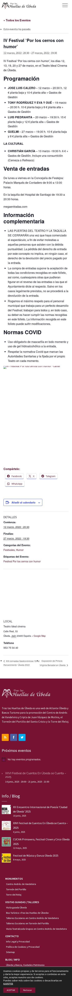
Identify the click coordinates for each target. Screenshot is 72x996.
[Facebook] (13, 737)
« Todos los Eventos (17, 20)
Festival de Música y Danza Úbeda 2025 (35, 855)
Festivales (9, 550)
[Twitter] (22, 737)
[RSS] (5, 737)
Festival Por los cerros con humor (22, 561)
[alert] (36, 759)
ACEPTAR (11, 990)
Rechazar (27, 990)
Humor (20, 550)
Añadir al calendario (23, 502)
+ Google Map (39, 635)
